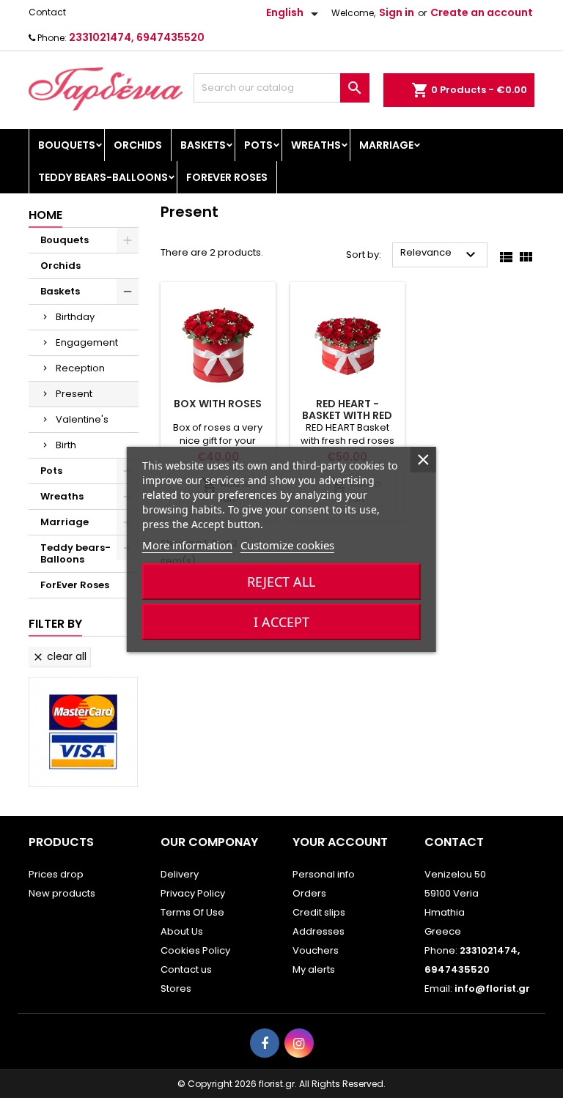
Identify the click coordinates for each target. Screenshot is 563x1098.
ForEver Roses (227, 177)
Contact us (186, 969)
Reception (80, 368)
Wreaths (316, 145)
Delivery (180, 874)
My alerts (313, 969)
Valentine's (82, 419)
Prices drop (56, 874)
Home (45, 215)
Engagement (87, 342)
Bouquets (66, 145)
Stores (176, 988)
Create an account (481, 12)
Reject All (281, 581)
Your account (340, 842)
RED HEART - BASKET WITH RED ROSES (347, 415)
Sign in (396, 12)
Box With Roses (218, 403)
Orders (309, 893)
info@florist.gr (492, 988)
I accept (281, 622)
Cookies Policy (195, 950)
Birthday (75, 317)
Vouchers (315, 950)
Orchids (138, 145)
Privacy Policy (193, 893)
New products (62, 893)
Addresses (318, 931)
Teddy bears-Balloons (103, 177)
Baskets (203, 145)
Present (74, 394)
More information (187, 545)
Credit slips (318, 912)
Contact (47, 12)
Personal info (323, 874)
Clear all (59, 656)
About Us (182, 931)
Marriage (386, 145)
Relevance (439, 254)
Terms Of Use (192, 912)
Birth (66, 445)
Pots (258, 145)
